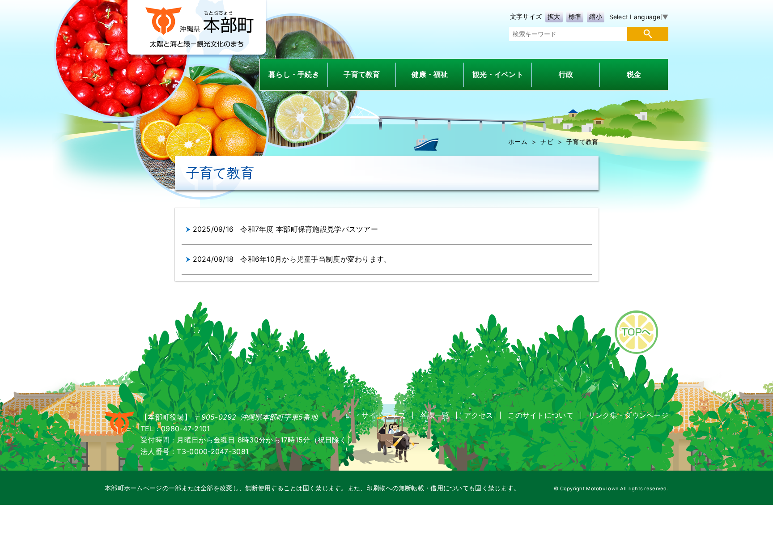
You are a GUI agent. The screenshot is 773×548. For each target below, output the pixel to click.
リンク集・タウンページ (628, 415)
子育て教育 (582, 141)
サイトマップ (383, 415)
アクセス (478, 415)
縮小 (595, 16)
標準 (575, 16)
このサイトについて (540, 415)
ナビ (546, 141)
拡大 (554, 16)
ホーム (517, 141)
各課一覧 (434, 415)
